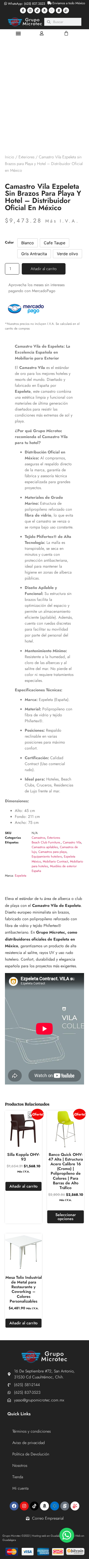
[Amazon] (44, 10)
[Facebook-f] (23, 10)
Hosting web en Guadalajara (48, 1536)
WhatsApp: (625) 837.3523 (26, 3)
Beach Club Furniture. (46, 842)
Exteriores (26, 157)
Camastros (38, 837)
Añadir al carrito (44, 269)
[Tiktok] (37, 10)
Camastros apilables (45, 847)
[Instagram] (30, 10)
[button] (18, 33)
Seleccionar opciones (65, 1217)
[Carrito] (66, 33)
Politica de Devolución (30, 1454)
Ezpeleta (20, 875)
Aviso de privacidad (28, 1443)
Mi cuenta (20, 1488)
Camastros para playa (52, 851)
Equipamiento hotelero (47, 856)
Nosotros (19, 1465)
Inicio (9, 157)
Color (9, 242)
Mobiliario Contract (55, 861)
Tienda (17, 1477)
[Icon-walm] (52, 10)
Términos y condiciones (31, 1431)
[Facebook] (14, 1506)
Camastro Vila (72, 842)
